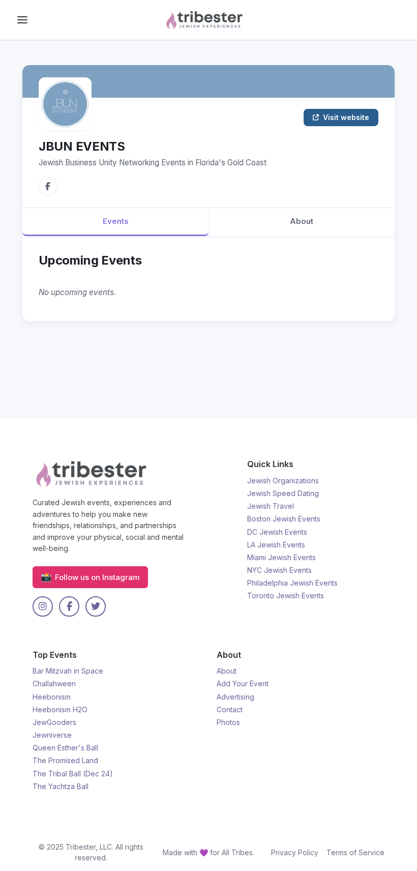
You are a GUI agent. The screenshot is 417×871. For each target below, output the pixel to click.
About (301, 221)
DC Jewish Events (277, 532)
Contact (230, 709)
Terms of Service (355, 852)
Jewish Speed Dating (283, 493)
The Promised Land (65, 760)
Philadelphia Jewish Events (292, 582)
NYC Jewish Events (279, 570)
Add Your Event (243, 683)
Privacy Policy (294, 852)
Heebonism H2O (60, 709)
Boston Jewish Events (283, 518)
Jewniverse (52, 735)
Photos (228, 722)
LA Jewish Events (276, 544)
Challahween (54, 683)
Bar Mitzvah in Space (68, 670)
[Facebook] (48, 186)
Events (116, 221)
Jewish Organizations (283, 480)
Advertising (235, 696)
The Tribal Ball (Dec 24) (73, 773)
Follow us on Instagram (90, 576)
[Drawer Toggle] (22, 20)
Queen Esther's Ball (65, 747)
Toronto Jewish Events (285, 595)
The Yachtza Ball (60, 786)
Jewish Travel (270, 506)
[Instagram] (43, 606)
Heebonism (52, 696)
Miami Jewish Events (281, 557)
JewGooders (54, 722)
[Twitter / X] (95, 606)
